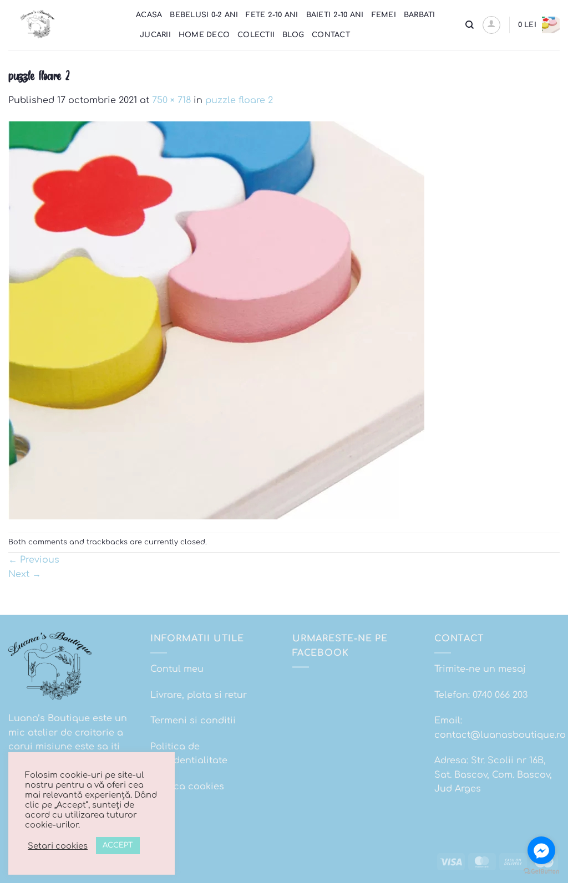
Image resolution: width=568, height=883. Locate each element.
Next (24, 574)
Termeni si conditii (193, 721)
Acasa (149, 15)
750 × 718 (171, 100)
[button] (491, 25)
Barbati (419, 15)
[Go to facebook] (541, 850)
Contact (331, 35)
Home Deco (204, 35)
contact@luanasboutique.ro (500, 735)
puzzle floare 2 (239, 100)
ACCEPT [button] (118, 845)
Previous (33, 560)
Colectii (256, 35)
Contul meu (177, 669)
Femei (384, 15)
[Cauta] (469, 24)
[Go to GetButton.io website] (541, 871)
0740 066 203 (500, 695)
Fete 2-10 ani (272, 15)
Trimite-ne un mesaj (480, 669)
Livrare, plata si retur (198, 695)
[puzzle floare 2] (216, 320)
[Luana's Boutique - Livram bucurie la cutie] (63, 25)
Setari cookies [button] (58, 845)
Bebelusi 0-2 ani (204, 15)
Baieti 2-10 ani (335, 15)
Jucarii (155, 35)
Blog (293, 35)
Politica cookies (187, 787)
